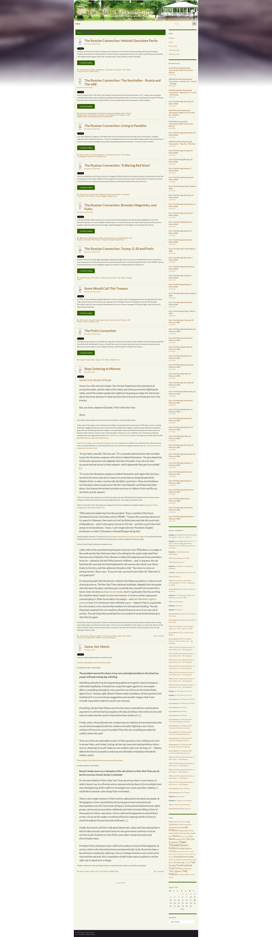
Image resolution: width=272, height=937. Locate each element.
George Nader (92, 113)
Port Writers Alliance (183, 854)
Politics (98, 44)
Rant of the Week (174, 860)
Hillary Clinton (104, 320)
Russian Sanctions (110, 238)
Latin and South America (100, 438)
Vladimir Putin (94, 71)
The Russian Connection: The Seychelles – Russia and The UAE (122, 82)
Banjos (171, 822)
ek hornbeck (173, 589)
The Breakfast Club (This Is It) (185, 572)
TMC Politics (126, 70)
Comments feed (174, 50)
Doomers (179, 606)
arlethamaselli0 (90, 44)
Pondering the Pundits (182, 558)
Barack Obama (84, 871)
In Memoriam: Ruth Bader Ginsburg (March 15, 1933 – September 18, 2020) (182, 583)
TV (190, 874)
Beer (184, 821)
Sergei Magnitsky (123, 238)
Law (182, 836)
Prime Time (192, 854)
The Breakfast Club (180, 867)
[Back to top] (267, 932)
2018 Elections (85, 70)
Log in (171, 42)
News (172, 838)
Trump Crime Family (107, 240)
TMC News (187, 868)
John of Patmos (185, 788)
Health (171, 833)
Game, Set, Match (96, 646)
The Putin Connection (100, 331)
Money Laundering (114, 113)
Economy (186, 824)
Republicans (100, 70)
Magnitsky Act (93, 238)
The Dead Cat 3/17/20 (183, 691)
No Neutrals (180, 796)
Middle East (84, 438)
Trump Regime (82, 156)
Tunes (187, 874)
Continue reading (86, 63)
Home (77, 24)
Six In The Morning (176, 862)
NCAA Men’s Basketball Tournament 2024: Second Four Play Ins (181, 123)
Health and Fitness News (182, 833)
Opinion (183, 845)
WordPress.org (174, 54)
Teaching (187, 862)
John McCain (84, 636)
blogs (188, 822)
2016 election (84, 194)
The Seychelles (110, 115)
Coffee (180, 824)
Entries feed (173, 46)
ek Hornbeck (180, 827)
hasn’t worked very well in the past (117, 435)
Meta (191, 836)
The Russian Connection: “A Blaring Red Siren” (117, 165)
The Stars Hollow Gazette (136, 12)
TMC (170, 558)
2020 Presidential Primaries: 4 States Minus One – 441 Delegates (181, 641)
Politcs (112, 320)
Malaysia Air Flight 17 (96, 636)
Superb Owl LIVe (185, 809)
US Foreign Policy (89, 638)
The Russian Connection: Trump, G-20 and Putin (119, 249)
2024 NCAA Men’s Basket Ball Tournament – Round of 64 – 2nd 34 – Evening (182, 81)
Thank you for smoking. (184, 800)
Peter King (107, 636)
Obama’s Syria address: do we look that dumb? (94, 662)
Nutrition (179, 839)
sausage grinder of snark (188, 860)
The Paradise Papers (97, 155)
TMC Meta (178, 868)
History (176, 835)
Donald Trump (84, 278)
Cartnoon (173, 824)
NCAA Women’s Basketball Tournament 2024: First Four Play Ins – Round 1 (182, 112)
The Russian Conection (113, 155)
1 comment (160, 636)
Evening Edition (183, 830)
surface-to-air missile (112, 591)
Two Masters (179, 602)
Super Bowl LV (179, 562)
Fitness (191, 830)
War (107, 638)
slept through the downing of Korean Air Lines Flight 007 (126, 536)
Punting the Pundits (184, 856)
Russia (85, 115)
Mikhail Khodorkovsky (107, 194)
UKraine (80, 638)
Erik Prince (83, 113)
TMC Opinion (175, 871)
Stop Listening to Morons (102, 369)
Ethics (82, 155)
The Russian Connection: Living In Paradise (115, 125)
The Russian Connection (113, 70)
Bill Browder (84, 238)
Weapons (112, 638)
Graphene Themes (90, 934)
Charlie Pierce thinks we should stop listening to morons (97, 443)
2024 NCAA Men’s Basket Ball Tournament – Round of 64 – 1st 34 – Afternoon (182, 92)
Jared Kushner (94, 194)
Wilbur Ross (102, 156)
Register (171, 38)
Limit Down (183, 707)
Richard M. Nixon (121, 320)
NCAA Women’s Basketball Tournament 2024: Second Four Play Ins (181, 70)
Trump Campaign (101, 196)
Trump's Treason (83, 71)
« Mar (182, 909)
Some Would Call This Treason (106, 288)
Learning (186, 836)
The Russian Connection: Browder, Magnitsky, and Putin (120, 207)
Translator (181, 874)
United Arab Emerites (95, 117)
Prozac (171, 857)
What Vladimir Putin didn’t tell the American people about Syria (100, 760)
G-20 (91, 278)
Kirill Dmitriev (102, 113)
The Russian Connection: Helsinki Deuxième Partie (121, 40)
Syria (97, 871)
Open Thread (178, 843)
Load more (120, 883)
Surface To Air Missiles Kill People (95, 380)
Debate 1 (178, 576)
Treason (86, 322)
